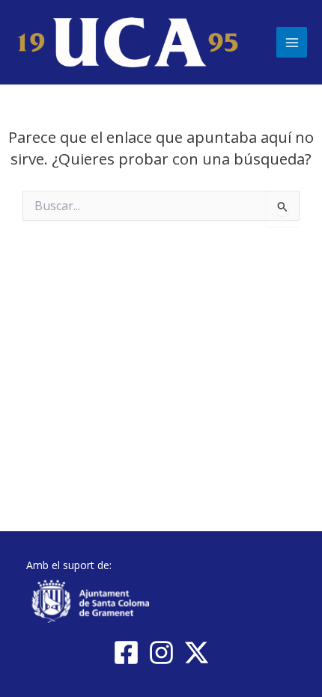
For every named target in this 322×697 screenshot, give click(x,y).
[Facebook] (126, 652)
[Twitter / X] (196, 652)
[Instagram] (161, 652)
